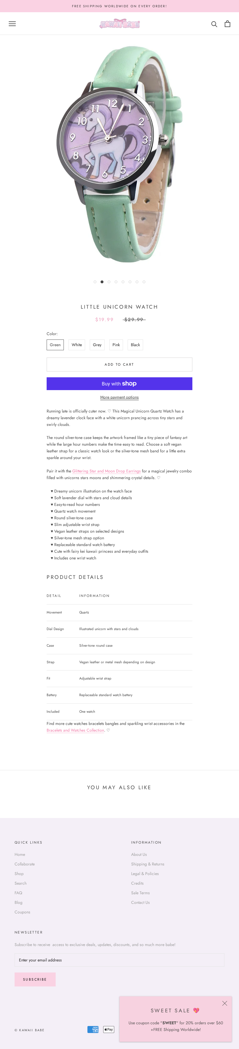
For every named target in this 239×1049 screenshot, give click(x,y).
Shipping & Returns (147, 864)
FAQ (18, 893)
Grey (97, 345)
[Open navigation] (12, 23)
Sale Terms (140, 893)
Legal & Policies (145, 873)
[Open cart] (227, 23)
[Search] (214, 24)
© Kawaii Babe (30, 1030)
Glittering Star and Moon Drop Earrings (106, 471)
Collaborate (25, 864)
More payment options (119, 397)
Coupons (22, 912)
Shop (19, 873)
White (77, 345)
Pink (116, 345)
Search (21, 883)
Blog (18, 902)
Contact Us (140, 902)
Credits (137, 883)
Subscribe (35, 979)
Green (55, 345)
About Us (139, 854)
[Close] (224, 1003)
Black (135, 345)
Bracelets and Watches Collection (75, 730)
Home (20, 854)
